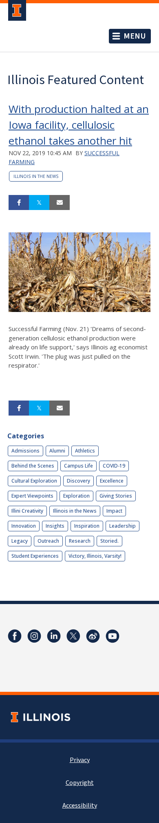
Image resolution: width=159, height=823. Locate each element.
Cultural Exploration (34, 480)
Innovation (23, 525)
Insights (55, 525)
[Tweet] (39, 202)
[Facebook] (15, 636)
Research (80, 540)
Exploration (76, 495)
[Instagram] (34, 636)
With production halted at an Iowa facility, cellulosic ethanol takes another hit (79, 125)
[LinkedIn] (54, 636)
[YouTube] (112, 636)
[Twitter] (73, 636)
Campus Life (78, 465)
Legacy (19, 540)
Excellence (112, 480)
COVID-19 (114, 465)
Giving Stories (115, 495)
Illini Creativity (27, 510)
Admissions (25, 450)
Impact (114, 510)
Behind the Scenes (32, 465)
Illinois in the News (35, 176)
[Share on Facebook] (19, 202)
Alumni (57, 450)
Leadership (122, 525)
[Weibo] (93, 636)
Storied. (109, 540)
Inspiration (86, 525)
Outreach (48, 540)
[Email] (59, 202)
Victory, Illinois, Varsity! (94, 555)
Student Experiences (35, 555)
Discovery (78, 480)
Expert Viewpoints (32, 495)
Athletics (85, 450)
